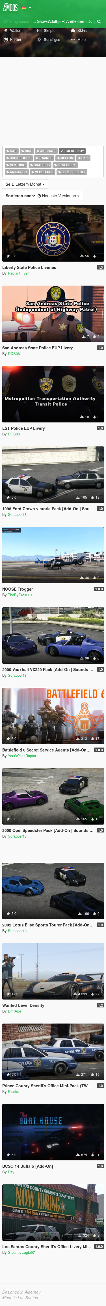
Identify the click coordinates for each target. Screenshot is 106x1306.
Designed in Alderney (21, 1292)
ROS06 (14, 353)
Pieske (13, 1091)
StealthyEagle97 (21, 1252)
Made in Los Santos (20, 1297)
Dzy (11, 1171)
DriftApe (14, 1011)
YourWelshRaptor (22, 755)
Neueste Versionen (41, 195)
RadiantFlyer (18, 273)
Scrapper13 (17, 514)
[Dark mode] (90, 21)
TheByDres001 (20, 594)
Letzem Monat (24, 184)
